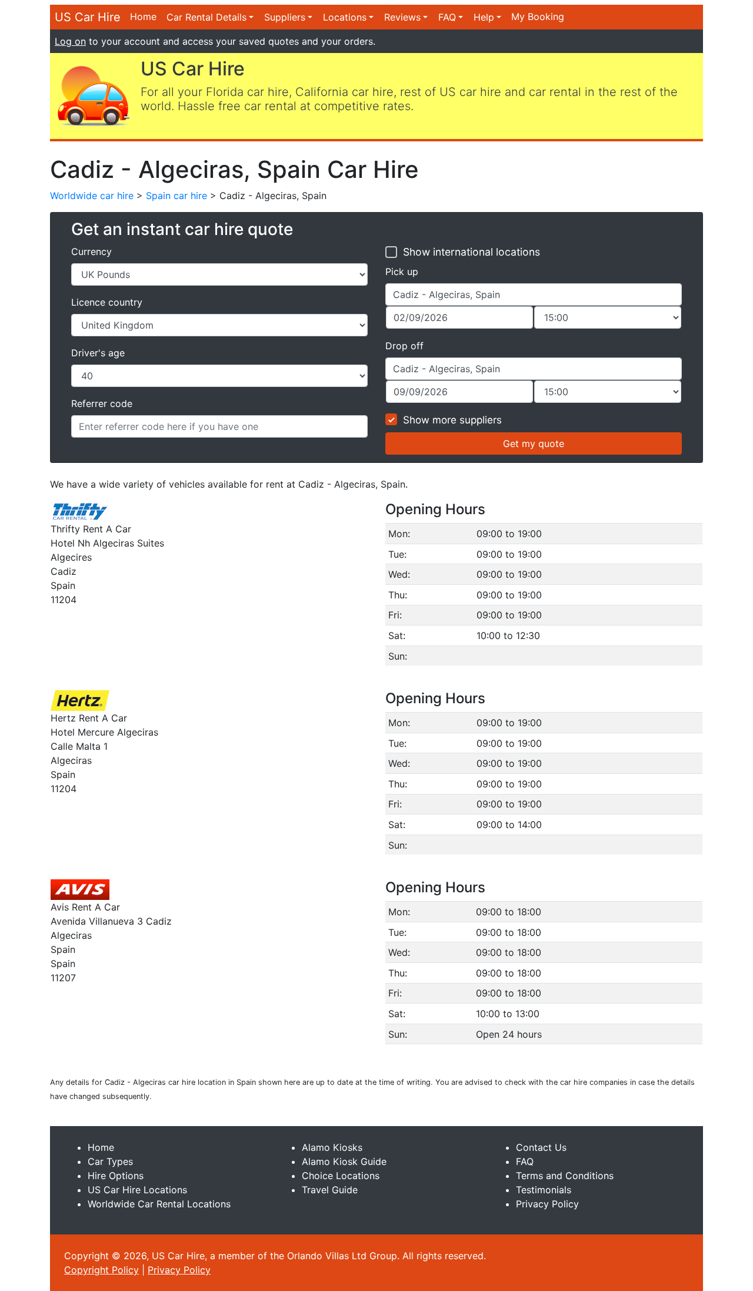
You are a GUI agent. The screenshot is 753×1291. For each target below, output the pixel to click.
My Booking (537, 16)
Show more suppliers (452, 420)
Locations (344, 17)
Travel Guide (330, 1190)
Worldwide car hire (92, 195)
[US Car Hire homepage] (93, 95)
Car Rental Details (206, 17)
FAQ (447, 17)
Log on (70, 41)
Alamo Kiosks (332, 1147)
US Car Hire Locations (137, 1190)
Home (143, 16)
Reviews (402, 17)
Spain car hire (176, 195)
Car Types (110, 1161)
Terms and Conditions (565, 1175)
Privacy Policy (547, 1204)
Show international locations (471, 252)
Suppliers (284, 17)
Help (484, 17)
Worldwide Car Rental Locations (159, 1204)
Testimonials (543, 1190)
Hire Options (116, 1175)
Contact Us (541, 1147)
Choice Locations (340, 1175)
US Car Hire (88, 17)
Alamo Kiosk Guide (344, 1161)
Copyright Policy (101, 1270)
